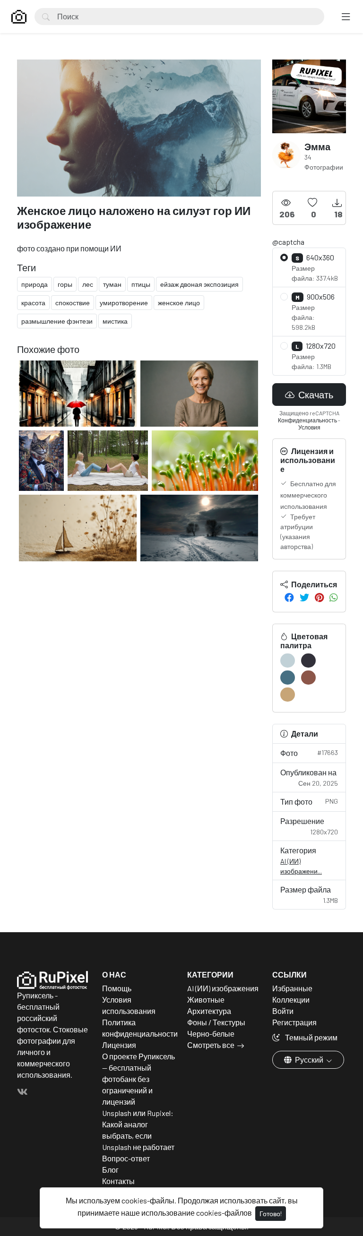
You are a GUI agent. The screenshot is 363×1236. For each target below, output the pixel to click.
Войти (283, 1010)
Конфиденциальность (307, 420)
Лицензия (119, 1044)
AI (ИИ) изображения (223, 988)
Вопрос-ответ (126, 1158)
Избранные (292, 988)
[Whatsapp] (333, 597)
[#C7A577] (287, 694)
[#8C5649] (308, 677)
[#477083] (287, 677)
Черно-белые (210, 1033)
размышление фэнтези (57, 321)
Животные (206, 999)
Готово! (270, 1214)
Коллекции (291, 999)
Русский (309, 1059)
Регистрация (294, 1022)
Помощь (116, 988)
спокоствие (72, 303)
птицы (140, 284)
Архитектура (209, 1010)
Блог (110, 1169)
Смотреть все (210, 1044)
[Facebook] (289, 597)
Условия (309, 427)
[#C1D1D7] (287, 660)
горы (65, 284)
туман (112, 284)
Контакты (118, 1180)
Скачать (314, 394)
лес (87, 284)
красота (33, 303)
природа (34, 284)
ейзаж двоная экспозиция (199, 284)
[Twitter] (304, 597)
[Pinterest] (319, 597)
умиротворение (124, 303)
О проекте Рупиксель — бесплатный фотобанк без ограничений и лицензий (138, 1079)
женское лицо (179, 303)
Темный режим (310, 1037)
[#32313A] (308, 660)
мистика (115, 321)
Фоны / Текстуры (216, 1022)
